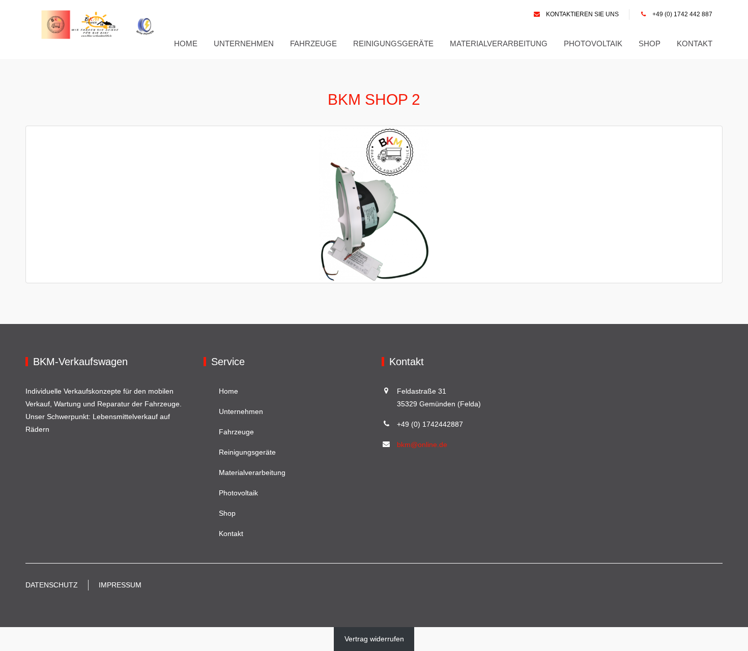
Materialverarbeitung (499, 43)
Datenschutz (51, 585)
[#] (101, 25)
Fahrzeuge (313, 43)
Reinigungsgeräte (393, 43)
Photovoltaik (593, 43)
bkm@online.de (422, 444)
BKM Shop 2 (374, 99)
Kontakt (694, 43)
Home (185, 43)
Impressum (120, 585)
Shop (649, 43)
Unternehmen (244, 43)
